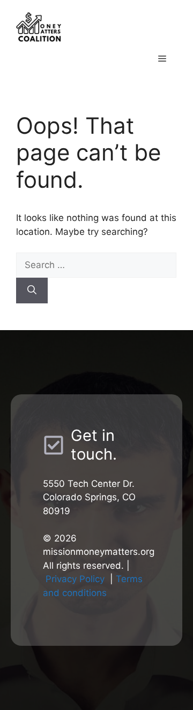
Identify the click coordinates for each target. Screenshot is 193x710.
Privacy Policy (75, 579)
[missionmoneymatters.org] (96, 26)
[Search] (32, 290)
